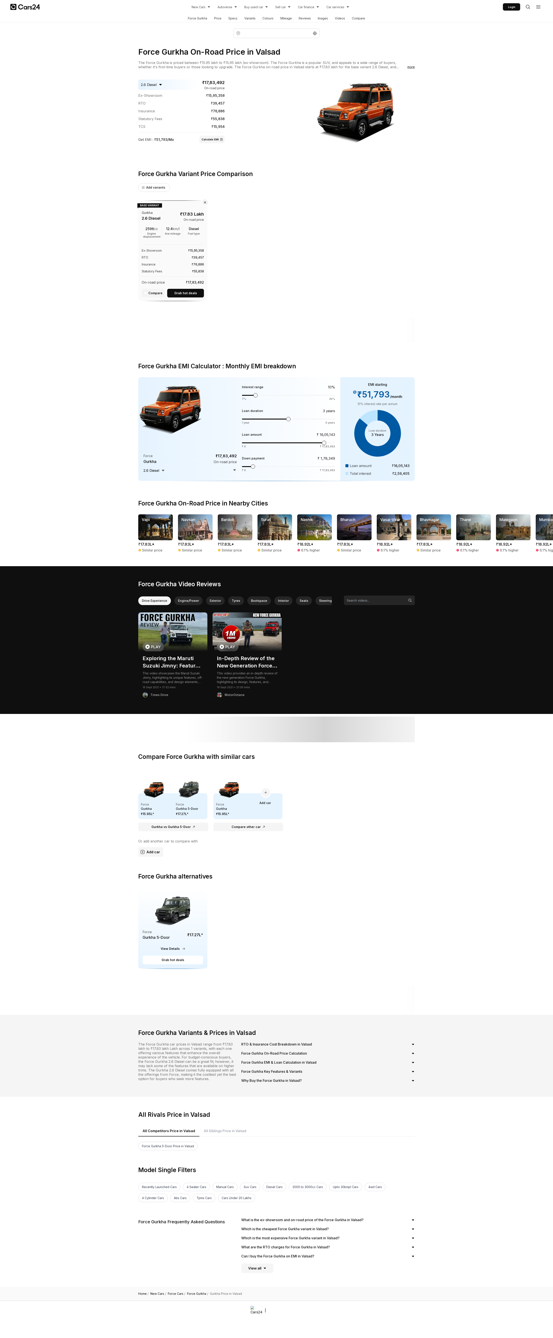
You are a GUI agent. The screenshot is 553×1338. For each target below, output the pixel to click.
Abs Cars (180, 1198)
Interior (283, 600)
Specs (232, 18)
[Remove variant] (205, 202)
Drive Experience (154, 600)
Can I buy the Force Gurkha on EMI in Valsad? (277, 1256)
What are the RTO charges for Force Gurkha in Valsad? (285, 1247)
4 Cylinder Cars (153, 1198)
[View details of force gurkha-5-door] (172, 928)
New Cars (198, 7)
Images (323, 18)
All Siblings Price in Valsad (225, 1131)
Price (217, 18)
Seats (304, 600)
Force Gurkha (197, 18)
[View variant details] (172, 250)
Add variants (155, 187)
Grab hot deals (185, 293)
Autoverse (225, 7)
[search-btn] (528, 7)
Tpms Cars (204, 1198)
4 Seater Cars (196, 1187)
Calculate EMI (210, 139)
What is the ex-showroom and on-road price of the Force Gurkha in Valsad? (302, 1220)
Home (143, 1293)
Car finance (306, 7)
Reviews (305, 18)
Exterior (215, 600)
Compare (358, 18)
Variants (250, 18)
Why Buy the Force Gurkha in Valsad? (271, 1080)
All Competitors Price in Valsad (169, 1131)
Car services (335, 7)
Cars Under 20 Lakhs (236, 1198)
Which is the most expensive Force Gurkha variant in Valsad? (290, 1238)
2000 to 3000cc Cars (307, 1187)
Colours (267, 18)
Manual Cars (225, 1187)
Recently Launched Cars (159, 1187)
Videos (340, 18)
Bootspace (259, 600)
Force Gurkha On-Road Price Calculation (274, 1053)
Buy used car (253, 7)
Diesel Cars (274, 1187)
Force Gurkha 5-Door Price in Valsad (168, 1146)
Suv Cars (250, 1187)
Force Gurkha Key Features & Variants (271, 1071)
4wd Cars (375, 1187)
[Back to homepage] (25, 6)
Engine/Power (188, 600)
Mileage (286, 18)
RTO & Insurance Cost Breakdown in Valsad (276, 1044)
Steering (325, 600)
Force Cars (176, 1293)
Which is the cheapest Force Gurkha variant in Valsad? (285, 1229)
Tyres (236, 600)
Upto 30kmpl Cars (345, 1187)
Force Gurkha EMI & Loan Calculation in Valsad (278, 1062)
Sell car (280, 7)
